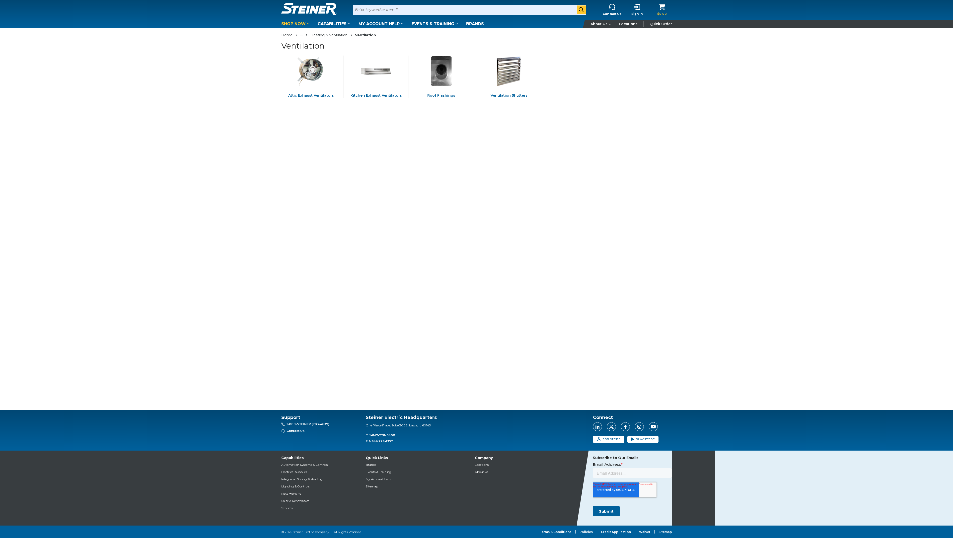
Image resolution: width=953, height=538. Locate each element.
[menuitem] (296, 23)
